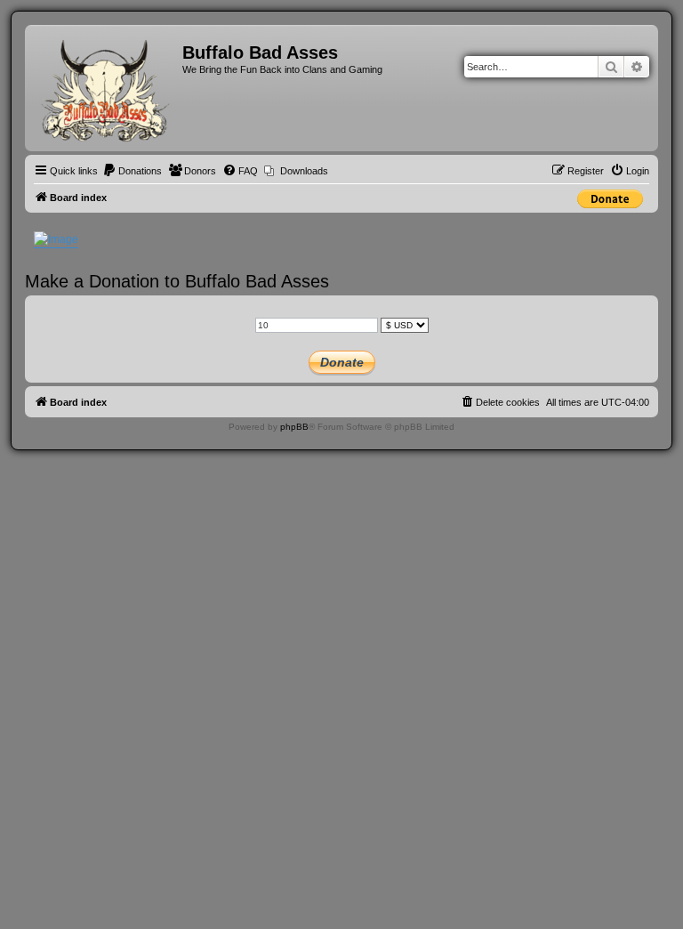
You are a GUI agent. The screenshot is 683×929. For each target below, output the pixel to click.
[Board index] (105, 88)
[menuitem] (132, 171)
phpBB (294, 427)
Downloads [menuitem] (304, 171)
